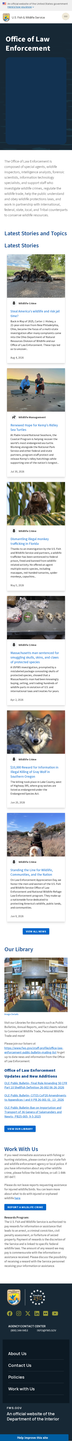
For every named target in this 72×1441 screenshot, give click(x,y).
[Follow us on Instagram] (20, 1313)
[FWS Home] (6, 17)
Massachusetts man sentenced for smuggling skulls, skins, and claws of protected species (34, 657)
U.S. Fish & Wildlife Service (28, 17)
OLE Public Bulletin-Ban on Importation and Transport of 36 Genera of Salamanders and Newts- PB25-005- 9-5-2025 (33, 1112)
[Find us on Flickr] (47, 1313)
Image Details (11, 1014)
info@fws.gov (46, 1330)
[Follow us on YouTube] (56, 1313)
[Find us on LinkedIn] (38, 1313)
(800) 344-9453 (19, 1330)
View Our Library (20, 1128)
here (17, 1198)
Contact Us (19, 1365)
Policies (16, 1377)
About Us (17, 1353)
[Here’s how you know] (36, 5)
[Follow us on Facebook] (11, 1313)
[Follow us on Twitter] (29, 1313)
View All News (36, 931)
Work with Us (21, 1389)
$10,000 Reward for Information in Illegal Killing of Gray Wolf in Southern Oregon (34, 772)
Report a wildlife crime (25, 1207)
